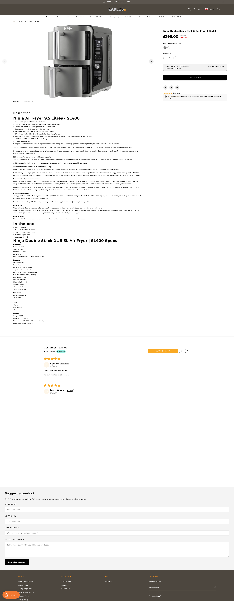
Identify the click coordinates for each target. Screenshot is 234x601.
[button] (168, 93)
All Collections (162, 17)
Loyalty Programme (25, 589)
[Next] (151, 61)
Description (28, 101)
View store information (216, 66)
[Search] (189, 9)
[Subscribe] (215, 588)
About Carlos (66, 581)
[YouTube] (159, 596)
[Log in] (194, 9)
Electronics (80, 17)
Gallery (16, 101)
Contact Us (65, 589)
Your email (10, 516)
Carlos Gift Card (177, 17)
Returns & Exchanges (25, 581)
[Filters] (181, 351)
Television (129, 17)
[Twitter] (171, 87)
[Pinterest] (177, 87)
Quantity (167, 53)
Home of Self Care (97, 17)
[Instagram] (155, 596)
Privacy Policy (23, 600)
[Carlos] (117, 9)
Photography (115, 17)
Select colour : (172, 44)
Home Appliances (63, 17)
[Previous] (4, 61)
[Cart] (218, 9)
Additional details (14, 539)
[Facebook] (165, 87)
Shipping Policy (23, 596)
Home (15, 22)
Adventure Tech (145, 17)
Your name (10, 504)
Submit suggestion (16, 562)
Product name (12, 528)
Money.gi (108, 581)
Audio (48, 17)
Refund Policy (23, 585)
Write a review (163, 351)
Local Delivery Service (26, 592)
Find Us (64, 585)
